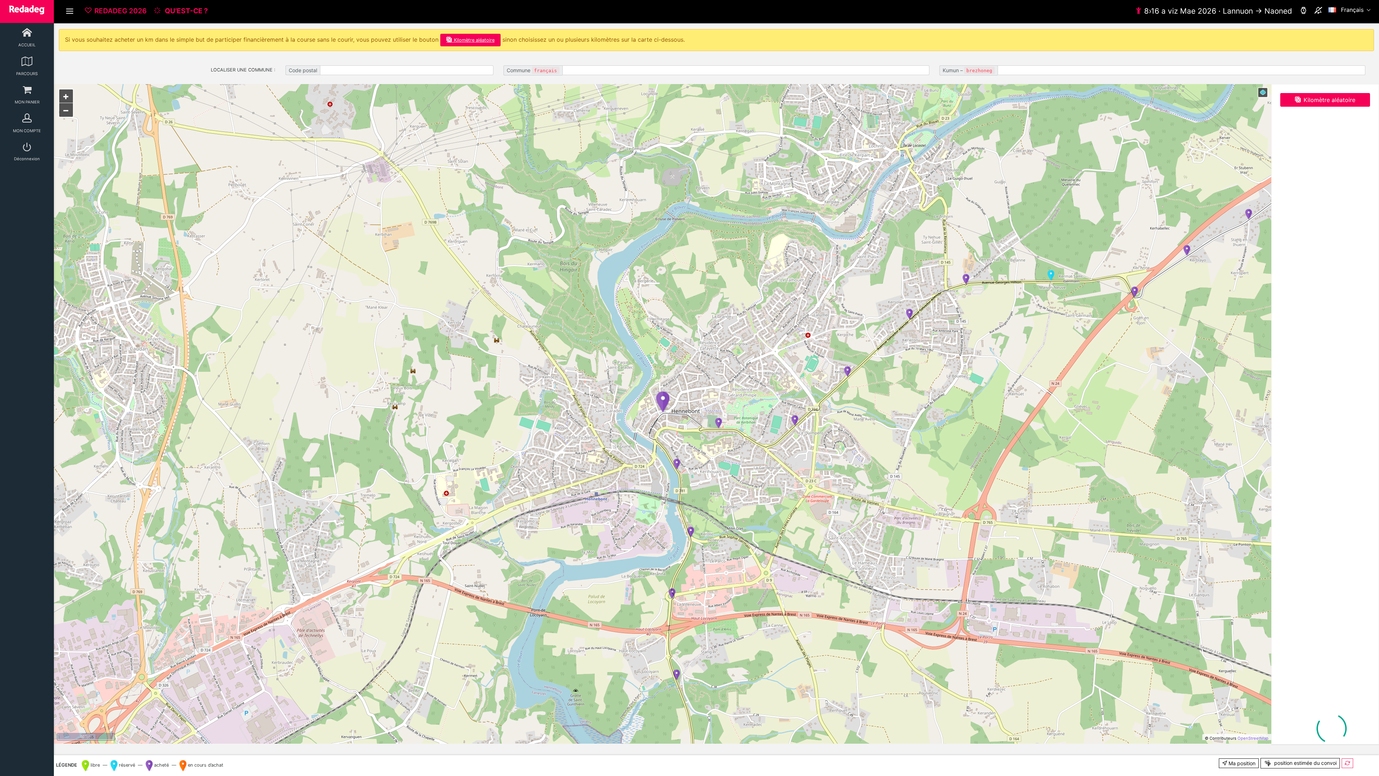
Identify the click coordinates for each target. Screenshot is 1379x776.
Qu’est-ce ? (185, 10)
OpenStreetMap (1253, 738)
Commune (532, 70)
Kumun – (967, 70)
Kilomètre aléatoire (474, 40)
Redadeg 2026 (120, 10)
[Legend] (1262, 92)
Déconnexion (27, 158)
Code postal (303, 70)
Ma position (1241, 763)
